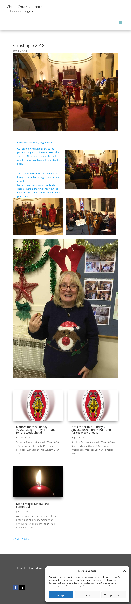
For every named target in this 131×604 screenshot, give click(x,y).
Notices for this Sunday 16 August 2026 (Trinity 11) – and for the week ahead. (36, 429)
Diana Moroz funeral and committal (33, 505)
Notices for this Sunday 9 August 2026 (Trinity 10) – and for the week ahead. (91, 429)
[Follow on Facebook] (15, 587)
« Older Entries (21, 539)
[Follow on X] (22, 587)
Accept (61, 595)
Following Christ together (20, 11)
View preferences (113, 595)
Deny (87, 595)
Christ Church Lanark (24, 6)
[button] (124, 570)
